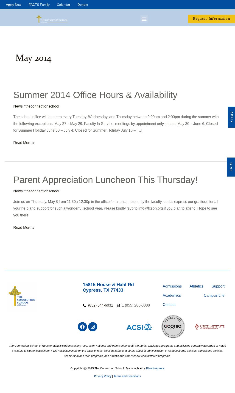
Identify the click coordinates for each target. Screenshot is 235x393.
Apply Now (13, 4)
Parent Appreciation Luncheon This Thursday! (105, 180)
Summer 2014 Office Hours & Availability (95, 95)
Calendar (63, 4)
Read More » (23, 142)
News (18, 106)
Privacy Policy (103, 376)
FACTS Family (39, 4)
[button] (144, 19)
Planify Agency (155, 368)
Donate (83, 4)
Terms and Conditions (127, 376)
